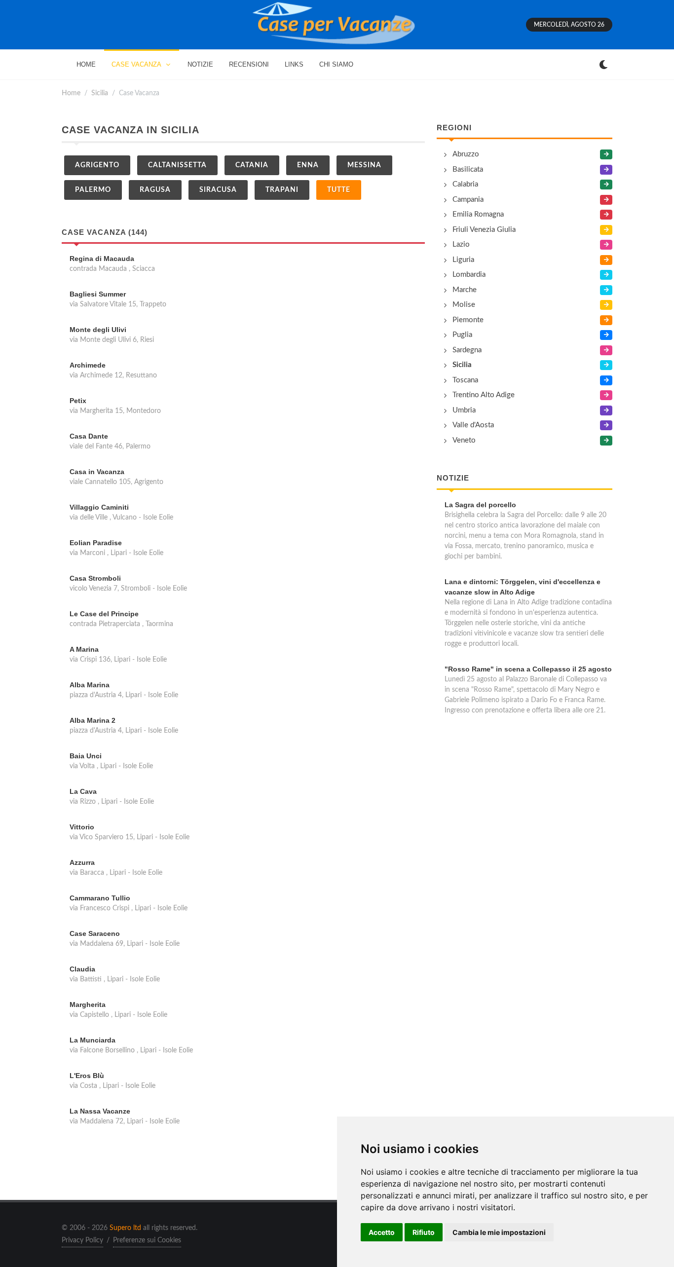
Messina (364, 165)
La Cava (83, 791)
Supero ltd (125, 1228)
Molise (463, 304)
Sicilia (99, 93)
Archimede (88, 365)
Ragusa (155, 189)
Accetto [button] (382, 1232)
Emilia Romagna (478, 214)
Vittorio (82, 827)
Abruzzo (465, 154)
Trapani (282, 189)
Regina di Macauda (102, 258)
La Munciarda (92, 1040)
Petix (78, 401)
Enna (308, 165)
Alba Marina (90, 685)
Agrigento (97, 165)
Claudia (82, 969)
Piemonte (468, 320)
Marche (464, 290)
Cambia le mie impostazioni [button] (499, 1232)
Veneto (464, 440)
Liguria (463, 259)
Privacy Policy (82, 1240)
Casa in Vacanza (97, 472)
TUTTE (338, 189)
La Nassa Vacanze (100, 1111)
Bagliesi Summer (98, 294)
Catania (251, 165)
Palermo (93, 189)
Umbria (464, 410)
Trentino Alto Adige (483, 395)
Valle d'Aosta (473, 425)
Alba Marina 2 (92, 720)
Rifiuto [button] (423, 1232)
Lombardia (469, 274)
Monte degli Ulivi (98, 330)
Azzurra (82, 862)
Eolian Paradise (96, 543)
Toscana (465, 380)
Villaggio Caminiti (99, 507)
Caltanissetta (177, 165)
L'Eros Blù (87, 1076)
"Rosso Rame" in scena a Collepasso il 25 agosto (528, 669)
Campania (468, 199)
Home (71, 93)
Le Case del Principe (104, 614)
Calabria (465, 184)
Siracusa (218, 189)
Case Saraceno (95, 933)
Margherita (88, 1004)
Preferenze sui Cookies (147, 1240)
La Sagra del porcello (480, 505)
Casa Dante (89, 436)
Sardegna (467, 350)
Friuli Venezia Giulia (484, 229)
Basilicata (467, 169)
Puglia (462, 334)
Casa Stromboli (95, 578)
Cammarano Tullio (100, 898)
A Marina (84, 649)
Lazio (461, 244)
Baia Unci (86, 756)
